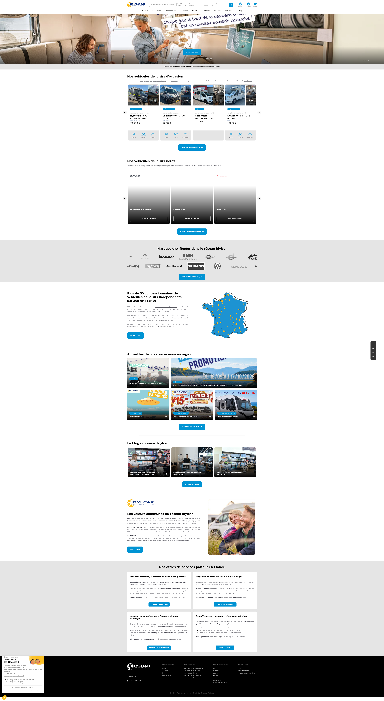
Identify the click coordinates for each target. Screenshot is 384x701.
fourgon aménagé (159, 81)
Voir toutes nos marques (192, 277)
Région (190, 3)
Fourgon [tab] (192, 58)
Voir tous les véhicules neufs (192, 231)
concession (173, 597)
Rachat (215, 675)
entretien (140, 320)
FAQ (239, 668)
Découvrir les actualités (192, 426)
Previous (125, 112)
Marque (204, 3)
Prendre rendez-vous (159, 604)
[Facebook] (373, 344)
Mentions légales (243, 670)
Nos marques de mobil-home (193, 678)
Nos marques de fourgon (192, 670)
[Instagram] (373, 348)
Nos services (217, 680)
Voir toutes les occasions (192, 147)
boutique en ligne (239, 597)
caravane (174, 81)
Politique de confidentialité (247, 673)
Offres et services (225, 647)
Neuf (214, 668)
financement (132, 320)
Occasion (216, 670)
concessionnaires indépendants (166, 307)
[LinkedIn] (373, 357)
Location (216, 673)
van (151, 81)
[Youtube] (373, 353)
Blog (163, 673)
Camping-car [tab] (175, 58)
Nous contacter (167, 675)
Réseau (164, 668)
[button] (248, 81)
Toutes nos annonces (149, 218)
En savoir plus (192, 52)
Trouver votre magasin (225, 604)
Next (259, 112)
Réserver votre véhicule (159, 647)
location (171, 320)
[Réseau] (226, 315)
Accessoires (217, 678)
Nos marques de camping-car (193, 668)
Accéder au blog (192, 484)
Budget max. (219, 3)
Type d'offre (180, 3)
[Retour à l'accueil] (136, 4)
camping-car (144, 81)
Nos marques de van (190, 673)
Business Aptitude (207, 693)
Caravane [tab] (209, 58)
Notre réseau (135, 335)
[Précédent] (363, 59)
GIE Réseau (165, 670)
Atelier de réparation (220, 682)
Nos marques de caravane (192, 675)
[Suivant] (368, 59)
